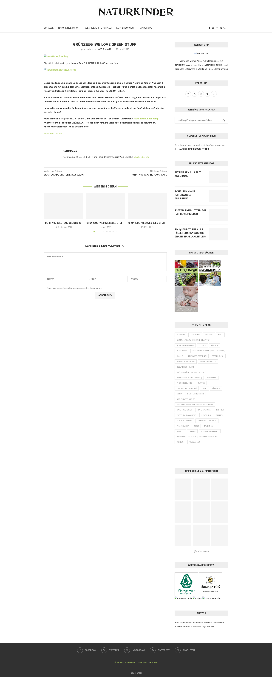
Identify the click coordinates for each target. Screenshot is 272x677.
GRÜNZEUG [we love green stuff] (105, 223)
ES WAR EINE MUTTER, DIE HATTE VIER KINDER (190, 212)
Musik (179, 394)
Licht (204, 388)
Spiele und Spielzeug (207, 421)
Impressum (130, 662)
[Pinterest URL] (183, 489)
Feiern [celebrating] (197, 356)
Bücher (214, 345)
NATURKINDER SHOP (68, 28)
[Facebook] (209, 27)
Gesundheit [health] (186, 367)
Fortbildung (218, 356)
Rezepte (219, 415)
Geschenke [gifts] (208, 362)
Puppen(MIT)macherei (186, 415)
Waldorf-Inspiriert (209, 431)
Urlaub (192, 431)
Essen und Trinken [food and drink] (209, 351)
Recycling (206, 415)
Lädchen (216, 388)
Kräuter (201, 383)
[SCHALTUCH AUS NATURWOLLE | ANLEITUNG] (218, 196)
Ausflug (209, 335)
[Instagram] (217, 27)
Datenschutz (143, 662)
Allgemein (195, 335)
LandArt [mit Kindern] (187, 388)
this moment (183, 426)
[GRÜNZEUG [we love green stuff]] (105, 206)
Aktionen (181, 335)
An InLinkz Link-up (53, 133)
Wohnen (180, 442)
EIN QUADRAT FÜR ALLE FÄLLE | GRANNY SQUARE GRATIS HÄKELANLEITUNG (190, 233)
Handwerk (211, 378)
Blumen (202, 345)
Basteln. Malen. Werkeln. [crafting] (193, 340)
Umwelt (180, 431)
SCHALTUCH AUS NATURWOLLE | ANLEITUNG (185, 195)
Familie (180, 356)
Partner (220, 410)
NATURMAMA (104, 49)
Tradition (208, 426)
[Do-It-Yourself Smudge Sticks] (63, 206)
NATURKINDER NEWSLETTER (194, 149)
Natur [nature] (204, 410)
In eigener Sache (184, 383)
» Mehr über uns (141, 157)
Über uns (118, 662)
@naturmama (201, 551)
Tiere (196, 426)
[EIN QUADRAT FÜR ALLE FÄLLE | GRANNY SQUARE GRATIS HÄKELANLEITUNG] (218, 234)
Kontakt (154, 662)
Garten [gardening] (186, 362)
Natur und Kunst (184, 410)
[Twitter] (213, 27)
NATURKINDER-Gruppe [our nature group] (195, 405)
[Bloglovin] (225, 27)
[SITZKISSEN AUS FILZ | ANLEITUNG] (218, 177)
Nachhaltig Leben (195, 394)
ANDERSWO (146, 28)
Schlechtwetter (184, 421)
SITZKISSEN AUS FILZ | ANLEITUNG (188, 174)
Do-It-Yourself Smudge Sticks (63, 223)
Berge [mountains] (185, 345)
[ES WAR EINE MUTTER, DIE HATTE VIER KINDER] (218, 215)
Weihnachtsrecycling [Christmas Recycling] (197, 437)
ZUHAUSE (49, 28)
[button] (48, 212)
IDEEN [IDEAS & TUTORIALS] (98, 28)
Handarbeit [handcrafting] (189, 378)
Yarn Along (195, 442)
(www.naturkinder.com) (146, 118)
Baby (220, 335)
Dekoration (182, 351)
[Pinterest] (221, 27)
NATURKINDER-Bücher (186, 399)
